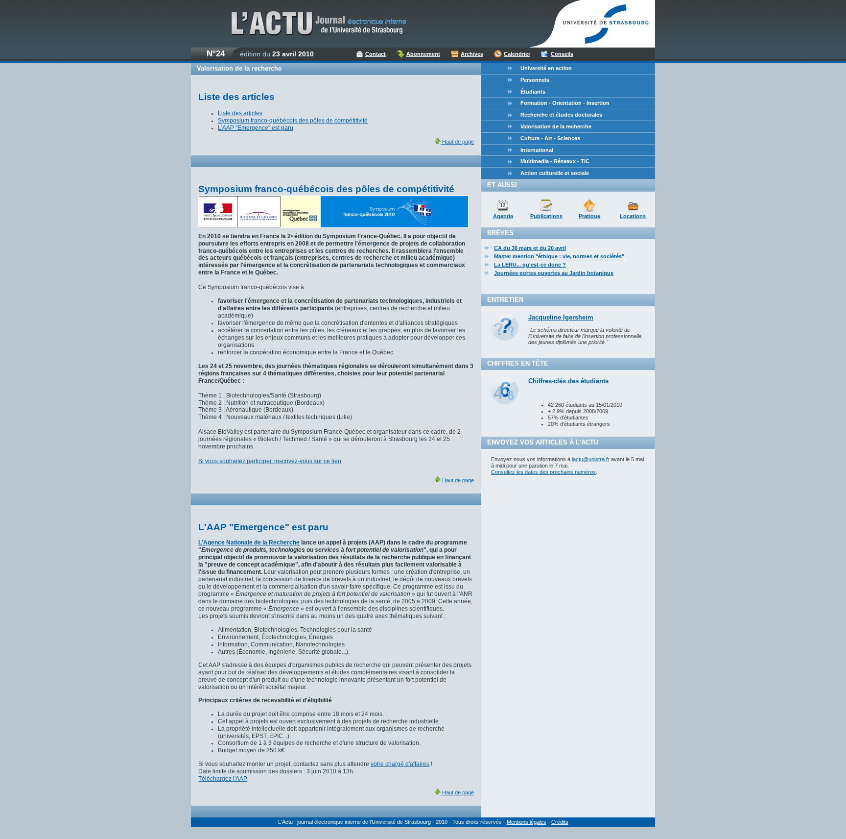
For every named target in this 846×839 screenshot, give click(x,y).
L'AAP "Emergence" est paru (255, 128)
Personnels (534, 80)
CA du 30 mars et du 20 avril (530, 248)
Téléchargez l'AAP (222, 779)
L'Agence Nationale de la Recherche (249, 542)
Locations (633, 216)
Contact (375, 54)
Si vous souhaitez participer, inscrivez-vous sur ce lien (269, 461)
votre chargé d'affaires (400, 764)
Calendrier (517, 54)
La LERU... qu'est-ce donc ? (530, 265)
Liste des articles (240, 113)
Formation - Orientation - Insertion (565, 103)
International (536, 150)
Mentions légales (526, 822)
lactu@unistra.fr (591, 459)
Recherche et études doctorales (561, 115)
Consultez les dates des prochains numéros (543, 472)
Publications (546, 216)
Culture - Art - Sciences (550, 138)
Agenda (503, 216)
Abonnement (423, 54)
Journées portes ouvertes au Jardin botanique (553, 273)
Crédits (559, 822)
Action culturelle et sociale (554, 173)
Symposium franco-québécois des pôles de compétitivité (293, 120)
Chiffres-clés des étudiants (568, 381)
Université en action (546, 68)
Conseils (562, 54)
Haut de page (457, 142)
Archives (472, 54)
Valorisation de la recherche (555, 126)
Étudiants (532, 92)
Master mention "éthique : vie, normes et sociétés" (559, 256)
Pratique (589, 216)
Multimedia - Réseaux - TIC (554, 161)
